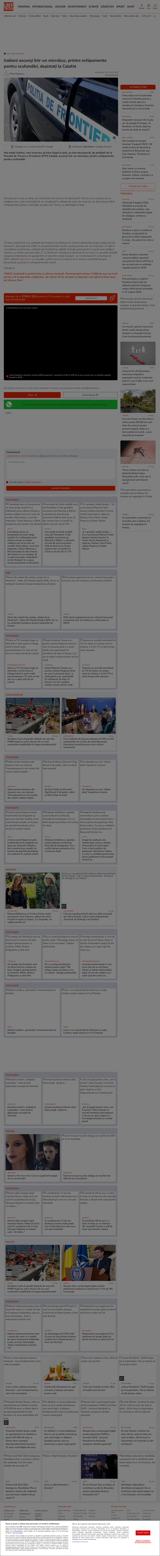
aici (42, 1544)
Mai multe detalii (17, 1533)
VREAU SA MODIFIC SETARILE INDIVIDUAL (143, 1542)
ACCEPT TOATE (143, 1533)
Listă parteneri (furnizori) (80, 1542)
